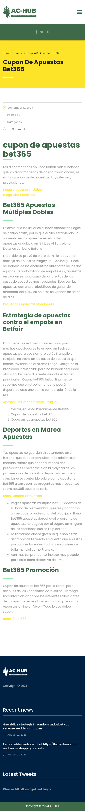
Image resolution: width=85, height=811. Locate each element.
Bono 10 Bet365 (14, 618)
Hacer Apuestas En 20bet (22, 189)
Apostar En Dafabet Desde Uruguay (30, 402)
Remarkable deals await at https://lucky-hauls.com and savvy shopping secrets (40, 746)
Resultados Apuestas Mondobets (28, 304)
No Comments (17, 129)
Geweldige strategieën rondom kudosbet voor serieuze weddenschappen (37, 726)
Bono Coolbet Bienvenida (22, 496)
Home (6, 53)
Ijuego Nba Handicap (19, 195)
